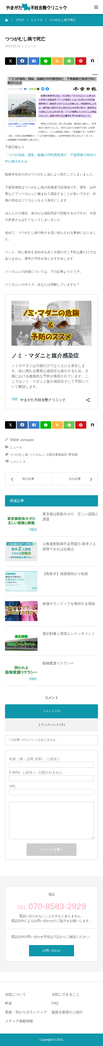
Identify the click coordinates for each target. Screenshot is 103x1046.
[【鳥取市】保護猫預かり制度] (21, 581)
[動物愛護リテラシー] (21, 671)
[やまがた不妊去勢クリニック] (36, 7)
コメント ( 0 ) (51, 711)
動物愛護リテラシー (58, 663)
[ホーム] (6, 20)
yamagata (27, 440)
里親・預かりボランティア (26, 1012)
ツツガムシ (37, 454)
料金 (8, 1003)
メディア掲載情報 (19, 1021)
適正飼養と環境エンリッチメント (68, 634)
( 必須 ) (34, 759)
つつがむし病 (19, 454)
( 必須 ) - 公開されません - (37, 772)
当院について (15, 994)
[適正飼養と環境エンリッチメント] (21, 641)
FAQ (55, 1003)
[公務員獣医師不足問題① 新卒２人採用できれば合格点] (21, 551)
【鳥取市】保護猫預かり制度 (65, 574)
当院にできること (66, 994)
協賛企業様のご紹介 (67, 1012)
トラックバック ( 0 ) (51, 724)
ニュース (30, 46)
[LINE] (45, 61)
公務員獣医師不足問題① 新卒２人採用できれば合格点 (69, 546)
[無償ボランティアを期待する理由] (21, 611)
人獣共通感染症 (56, 454)
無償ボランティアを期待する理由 (68, 604)
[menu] (96, 7)
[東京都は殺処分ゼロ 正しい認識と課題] (21, 521)
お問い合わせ (51, 950)
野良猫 (73, 454)
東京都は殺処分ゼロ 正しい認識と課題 (70, 516)
